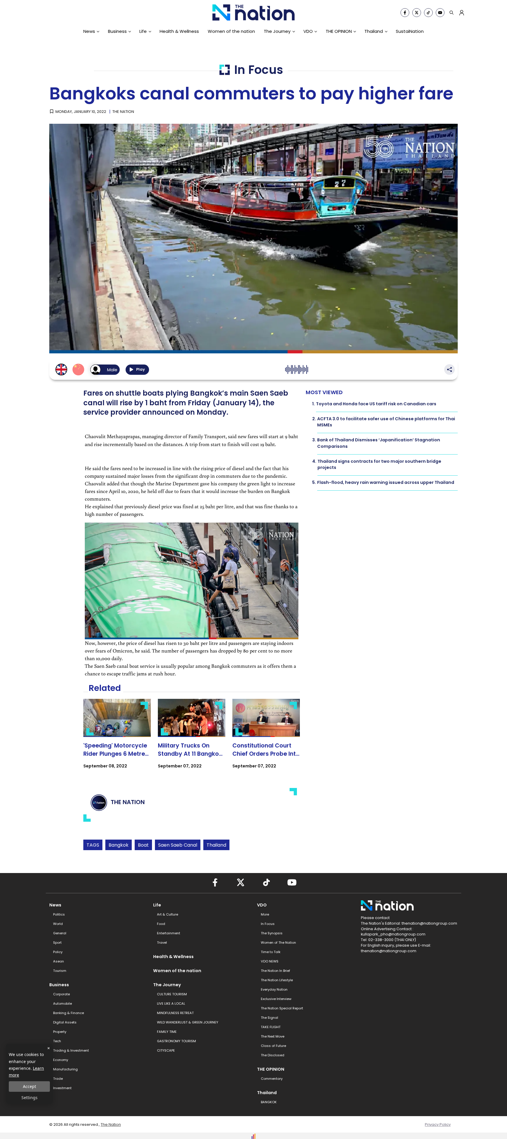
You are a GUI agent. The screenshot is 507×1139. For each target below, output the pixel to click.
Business (117, 31)
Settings (29, 1097)
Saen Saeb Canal (177, 845)
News (89, 31)
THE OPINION (339, 31)
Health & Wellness (179, 31)
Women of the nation (231, 31)
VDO (308, 31)
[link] (117, 739)
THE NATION (123, 111)
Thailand (373, 31)
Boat (143, 845)
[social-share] (404, 12)
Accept (29, 1086)
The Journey (277, 31)
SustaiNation (410, 31)
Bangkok (119, 845)
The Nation (111, 1124)
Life (143, 31)
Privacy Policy (438, 1124)
